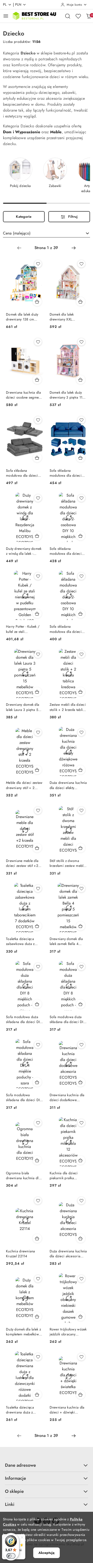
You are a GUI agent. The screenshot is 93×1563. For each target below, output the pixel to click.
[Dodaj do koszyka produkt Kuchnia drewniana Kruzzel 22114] (37, 1238)
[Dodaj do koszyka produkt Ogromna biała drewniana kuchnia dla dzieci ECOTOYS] (37, 1160)
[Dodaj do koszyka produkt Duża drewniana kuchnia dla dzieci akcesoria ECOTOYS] (80, 1238)
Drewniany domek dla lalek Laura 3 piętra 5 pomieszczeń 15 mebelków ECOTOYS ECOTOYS (22, 707)
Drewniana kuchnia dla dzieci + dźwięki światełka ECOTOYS (67, 1410)
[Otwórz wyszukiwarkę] (67, 16)
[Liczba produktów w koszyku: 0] (88, 16)
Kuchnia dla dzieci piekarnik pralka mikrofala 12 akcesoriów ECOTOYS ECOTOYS (68, 1175)
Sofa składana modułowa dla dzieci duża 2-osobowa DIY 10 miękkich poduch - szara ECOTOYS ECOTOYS (68, 629)
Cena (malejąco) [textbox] (17, 233)
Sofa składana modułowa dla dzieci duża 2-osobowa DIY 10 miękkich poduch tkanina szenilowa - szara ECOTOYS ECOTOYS (24, 473)
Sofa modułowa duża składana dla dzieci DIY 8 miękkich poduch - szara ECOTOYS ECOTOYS (67, 1019)
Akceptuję (46, 1552)
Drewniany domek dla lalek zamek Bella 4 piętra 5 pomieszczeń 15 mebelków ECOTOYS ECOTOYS (68, 941)
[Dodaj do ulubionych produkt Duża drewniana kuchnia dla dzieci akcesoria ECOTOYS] (81, 1200)
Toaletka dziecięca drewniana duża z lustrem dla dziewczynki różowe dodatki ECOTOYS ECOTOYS (24, 1410)
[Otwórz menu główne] (6, 16)
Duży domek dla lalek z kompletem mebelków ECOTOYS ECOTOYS (23, 1332)
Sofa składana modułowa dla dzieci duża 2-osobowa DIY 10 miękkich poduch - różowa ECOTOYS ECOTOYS (68, 551)
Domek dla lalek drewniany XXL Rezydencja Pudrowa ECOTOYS (66, 317)
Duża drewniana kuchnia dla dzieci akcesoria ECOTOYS (68, 1254)
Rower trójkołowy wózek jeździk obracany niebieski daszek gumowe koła (68, 1332)
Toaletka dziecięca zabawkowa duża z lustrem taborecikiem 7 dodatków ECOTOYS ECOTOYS (23, 941)
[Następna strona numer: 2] (73, 247)
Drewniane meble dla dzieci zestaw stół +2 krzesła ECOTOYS (22, 863)
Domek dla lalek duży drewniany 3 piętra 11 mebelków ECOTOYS (66, 395)
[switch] (10, 1556)
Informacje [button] (15, 1478)
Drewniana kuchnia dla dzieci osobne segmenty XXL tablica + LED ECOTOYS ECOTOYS (24, 395)
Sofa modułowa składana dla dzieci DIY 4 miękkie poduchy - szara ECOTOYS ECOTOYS (24, 1097)
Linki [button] (9, 1504)
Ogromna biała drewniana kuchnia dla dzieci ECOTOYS (23, 1175)
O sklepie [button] (14, 1491)
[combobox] (46, 233)
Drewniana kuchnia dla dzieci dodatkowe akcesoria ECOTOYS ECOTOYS (67, 1097)
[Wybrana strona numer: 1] (46, 247)
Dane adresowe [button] (20, 1465)
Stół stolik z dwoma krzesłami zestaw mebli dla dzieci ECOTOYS (67, 863)
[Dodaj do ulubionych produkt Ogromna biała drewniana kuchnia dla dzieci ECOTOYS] (38, 1122)
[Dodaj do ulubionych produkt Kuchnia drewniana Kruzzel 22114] (38, 1200)
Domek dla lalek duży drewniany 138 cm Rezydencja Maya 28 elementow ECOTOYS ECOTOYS (22, 317)
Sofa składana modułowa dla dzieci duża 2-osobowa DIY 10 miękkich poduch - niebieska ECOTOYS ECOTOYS (68, 473)
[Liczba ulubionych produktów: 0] (78, 16)
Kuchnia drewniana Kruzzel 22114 (20, 1254)
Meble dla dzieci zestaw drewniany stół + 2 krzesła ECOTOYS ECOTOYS (24, 785)
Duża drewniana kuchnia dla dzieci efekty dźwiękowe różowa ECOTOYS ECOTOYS (68, 785)
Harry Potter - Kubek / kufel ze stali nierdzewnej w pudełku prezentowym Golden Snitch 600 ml (23, 629)
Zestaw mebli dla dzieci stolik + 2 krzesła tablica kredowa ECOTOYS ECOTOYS (68, 707)
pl (5, 4)
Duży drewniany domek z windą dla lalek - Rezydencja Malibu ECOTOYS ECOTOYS (24, 551)
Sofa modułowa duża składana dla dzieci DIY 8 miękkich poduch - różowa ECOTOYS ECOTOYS (24, 1019)
